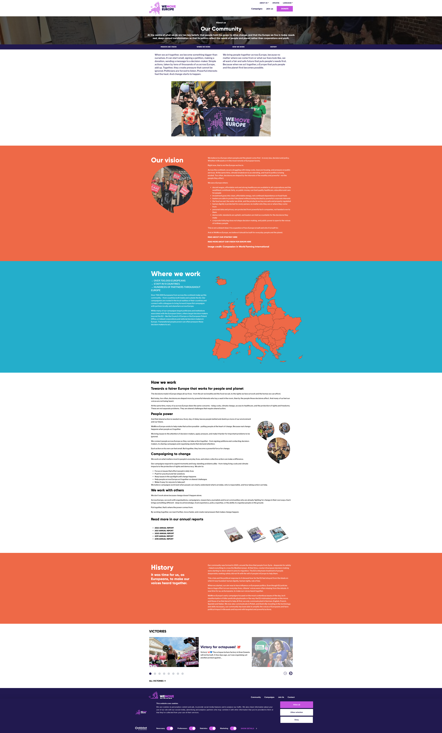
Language (287, 3)
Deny (297, 720)
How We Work (238, 47)
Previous (284, 672)
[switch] (192, 728)
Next (290, 672)
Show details (247, 728)
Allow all (296, 705)
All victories (157, 681)
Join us (269, 8)
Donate (284, 9)
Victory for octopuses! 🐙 (221, 647)
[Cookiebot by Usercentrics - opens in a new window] (141, 728)
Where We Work (203, 47)
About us (263, 3)
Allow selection (296, 712)
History (273, 47)
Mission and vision (168, 47)
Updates (275, 3)
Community (256, 697)
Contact (291, 697)
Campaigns (256, 8)
